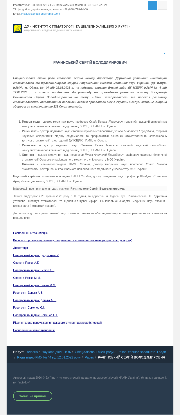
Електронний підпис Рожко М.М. (34, 285)
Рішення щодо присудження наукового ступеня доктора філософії (57, 322)
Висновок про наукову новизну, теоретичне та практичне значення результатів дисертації (72, 240)
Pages (89, 357)
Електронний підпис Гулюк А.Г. (33, 270)
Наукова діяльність (56, 352)
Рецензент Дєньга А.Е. (28, 292)
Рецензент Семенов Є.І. (29, 307)
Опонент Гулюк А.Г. (26, 262)
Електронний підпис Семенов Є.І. (35, 315)
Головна (31, 352)
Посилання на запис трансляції (34, 330)
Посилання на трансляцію (30, 233)
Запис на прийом (32, 396)
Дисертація (20, 247)
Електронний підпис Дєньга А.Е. (34, 300)
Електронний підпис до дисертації (36, 255)
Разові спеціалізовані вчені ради (141, 352)
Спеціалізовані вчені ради (94, 352)
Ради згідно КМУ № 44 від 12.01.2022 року (49, 357)
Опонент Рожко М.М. (27, 277)
